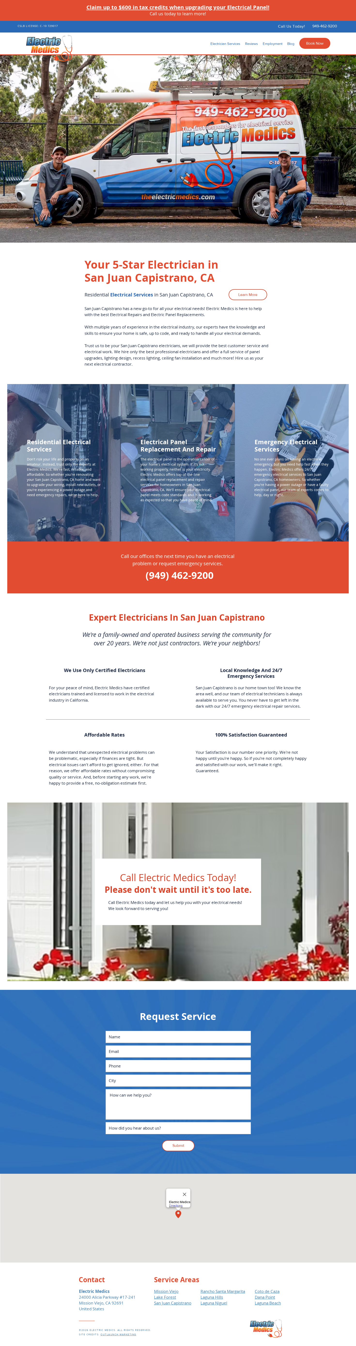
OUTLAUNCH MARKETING (118, 1334)
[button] (225, 43)
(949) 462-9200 (180, 575)
